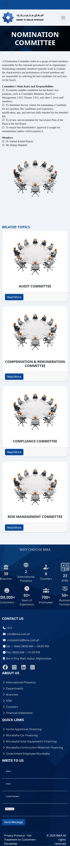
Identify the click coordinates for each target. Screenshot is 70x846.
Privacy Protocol (14, 835)
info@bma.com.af (18, 634)
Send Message (13, 822)
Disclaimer (11, 843)
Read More (14, 297)
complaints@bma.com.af (23, 640)
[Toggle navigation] (7, 4)
